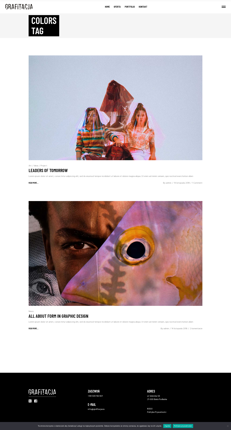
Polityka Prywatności (156, 412)
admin (168, 183)
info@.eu (96, 409)
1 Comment (197, 183)
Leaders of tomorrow (48, 170)
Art (30, 166)
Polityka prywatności (183, 426)
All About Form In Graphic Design (58, 316)
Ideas (36, 166)
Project (44, 166)
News (31, 311)
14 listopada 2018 (182, 183)
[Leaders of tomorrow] (115, 107)
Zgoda (167, 426)
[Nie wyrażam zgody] (227, 426)
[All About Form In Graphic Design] (115, 253)
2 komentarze (196, 328)
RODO (150, 409)
